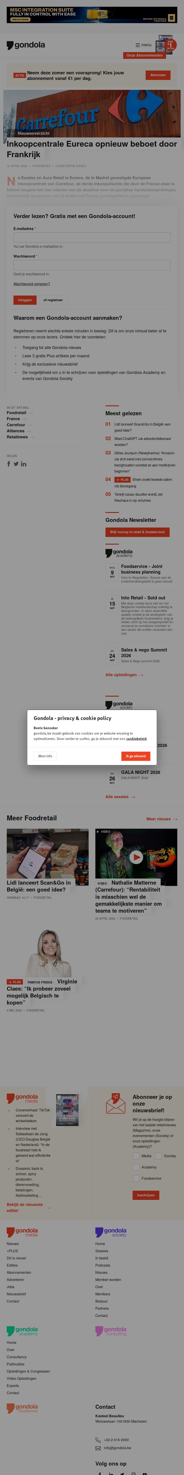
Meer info (45, 755)
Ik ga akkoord (136, 755)
